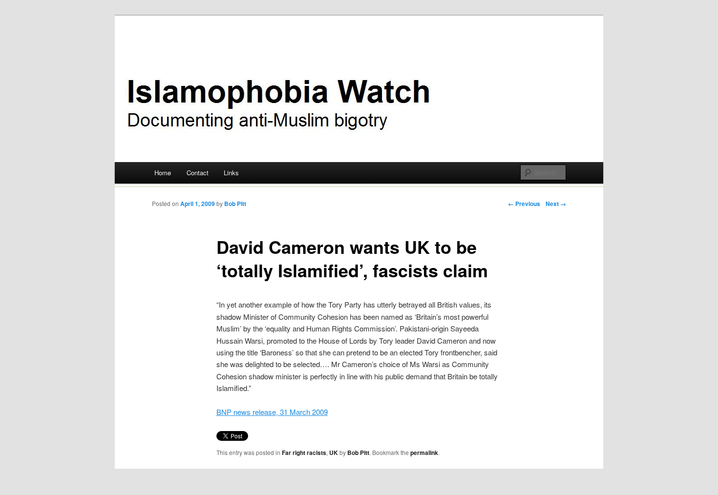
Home (162, 172)
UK (333, 452)
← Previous (524, 203)
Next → (556, 203)
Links (231, 172)
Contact (198, 172)
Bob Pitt (235, 203)
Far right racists (304, 452)
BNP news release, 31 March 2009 (272, 412)
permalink (424, 452)
